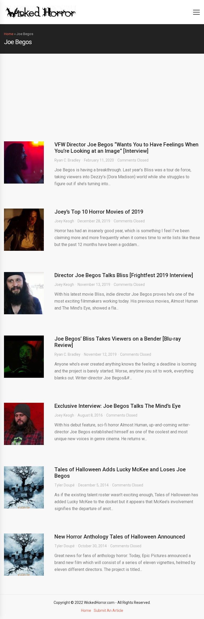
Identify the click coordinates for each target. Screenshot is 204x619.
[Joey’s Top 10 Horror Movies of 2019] (24, 230)
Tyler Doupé (64, 485)
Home (8, 34)
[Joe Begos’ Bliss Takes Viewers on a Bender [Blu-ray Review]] (24, 357)
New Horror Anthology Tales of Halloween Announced (119, 536)
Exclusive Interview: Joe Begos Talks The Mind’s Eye (117, 406)
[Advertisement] (102, 93)
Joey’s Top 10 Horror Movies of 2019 (98, 212)
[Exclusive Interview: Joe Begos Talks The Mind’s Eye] (24, 424)
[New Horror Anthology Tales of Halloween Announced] (24, 554)
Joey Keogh (64, 221)
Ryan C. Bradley (67, 160)
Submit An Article (108, 610)
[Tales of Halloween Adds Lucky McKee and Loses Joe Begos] (24, 487)
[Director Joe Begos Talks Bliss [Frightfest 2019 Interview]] (24, 293)
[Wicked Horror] (41, 12)
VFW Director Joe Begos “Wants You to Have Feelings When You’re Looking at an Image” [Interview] (126, 147)
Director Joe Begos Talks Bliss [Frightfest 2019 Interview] (123, 275)
